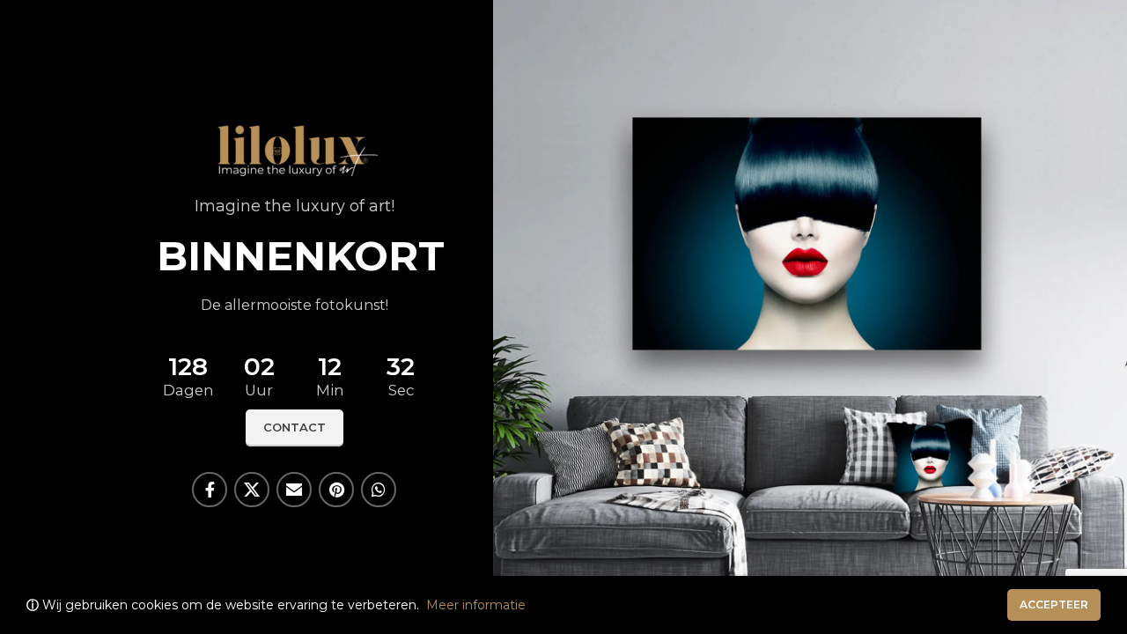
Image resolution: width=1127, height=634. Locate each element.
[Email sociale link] (294, 489)
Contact (294, 427)
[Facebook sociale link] (209, 489)
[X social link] (251, 489)
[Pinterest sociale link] (336, 489)
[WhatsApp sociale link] (378, 489)
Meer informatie (476, 605)
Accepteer (1054, 604)
